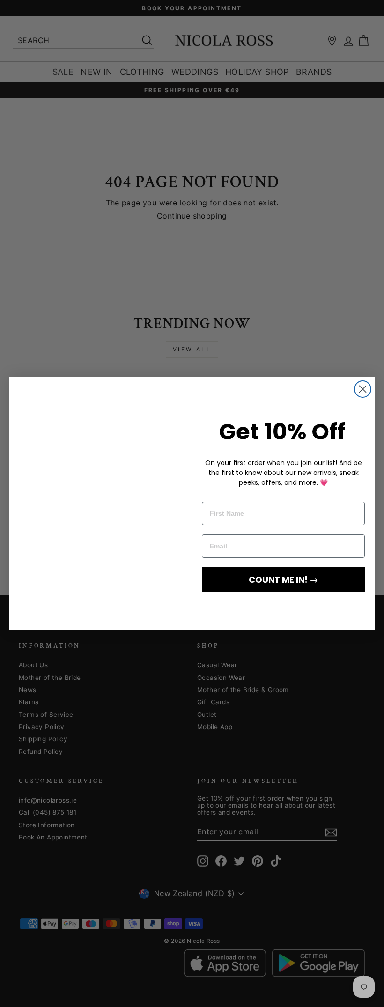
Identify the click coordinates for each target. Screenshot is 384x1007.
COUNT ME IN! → (283, 579)
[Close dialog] (362, 379)
